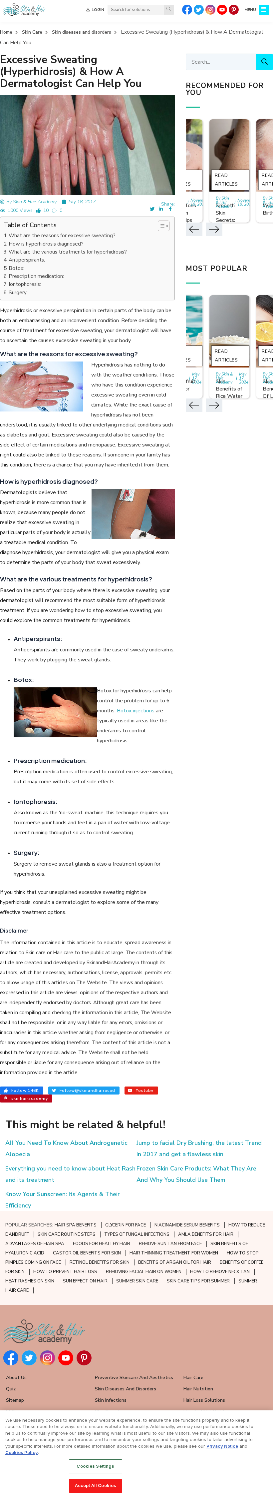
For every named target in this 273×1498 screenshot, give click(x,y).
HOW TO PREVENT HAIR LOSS (65, 1272)
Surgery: (18, 292)
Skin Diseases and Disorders (125, 1389)
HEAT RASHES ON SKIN (29, 1281)
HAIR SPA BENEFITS (76, 1225)
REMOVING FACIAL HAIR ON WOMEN (143, 1272)
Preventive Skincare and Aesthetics (134, 1377)
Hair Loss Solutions (204, 1400)
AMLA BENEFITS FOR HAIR (205, 1234)
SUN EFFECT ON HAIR (85, 1281)
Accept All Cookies (95, 1485)
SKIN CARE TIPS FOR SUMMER (198, 1281)
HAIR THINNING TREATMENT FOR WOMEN (174, 1253)
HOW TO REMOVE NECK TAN (220, 1272)
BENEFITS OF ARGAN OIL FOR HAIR (174, 1262)
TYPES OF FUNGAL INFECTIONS (136, 1234)
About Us (16, 1377)
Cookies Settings (95, 1466)
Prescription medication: (36, 276)
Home (6, 32)
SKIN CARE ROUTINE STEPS (67, 1234)
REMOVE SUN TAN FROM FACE (170, 1244)
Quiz (11, 1389)
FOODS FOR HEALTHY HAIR (101, 1244)
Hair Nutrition (198, 1389)
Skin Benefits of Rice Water (229, 389)
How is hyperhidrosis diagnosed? (46, 244)
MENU (250, 9)
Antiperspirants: (27, 260)
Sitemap (15, 1400)
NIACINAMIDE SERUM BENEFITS (187, 1225)
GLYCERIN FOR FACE (125, 1225)
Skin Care (32, 32)
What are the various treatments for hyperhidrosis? (68, 252)
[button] (160, 226)
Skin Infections (111, 1400)
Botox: (16, 268)
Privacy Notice (222, 1446)
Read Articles (226, 179)
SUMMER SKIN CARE (137, 1281)
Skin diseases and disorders (81, 32)
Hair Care (193, 1377)
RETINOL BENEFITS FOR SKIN (100, 1262)
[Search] (169, 10)
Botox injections (135, 710)
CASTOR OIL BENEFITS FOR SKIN (87, 1253)
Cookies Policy (21, 1452)
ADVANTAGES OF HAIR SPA (34, 1244)
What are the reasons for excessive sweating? (62, 235)
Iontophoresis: (25, 284)
